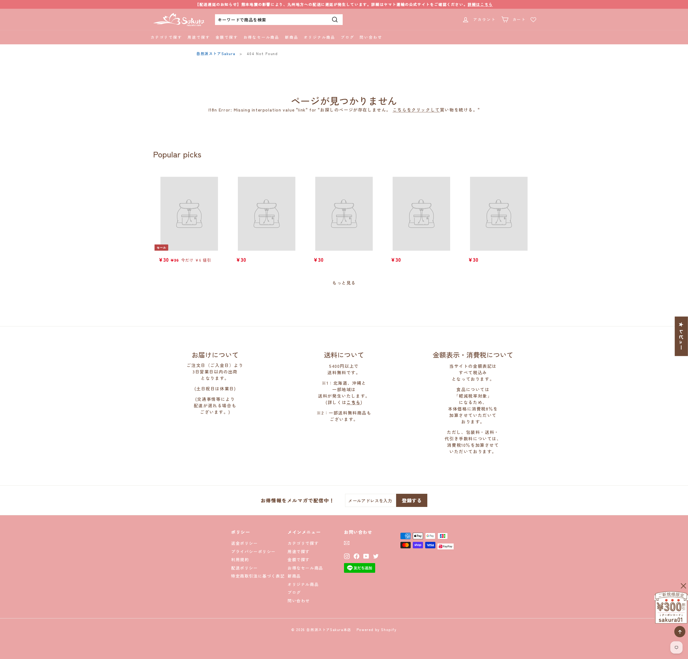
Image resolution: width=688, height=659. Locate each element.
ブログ (347, 37)
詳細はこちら (480, 4)
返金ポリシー (244, 543)
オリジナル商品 (319, 37)
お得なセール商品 (261, 37)
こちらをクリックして (416, 109)
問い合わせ (371, 37)
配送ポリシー (244, 568)
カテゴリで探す (166, 37)
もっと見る (344, 282)
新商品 (291, 37)
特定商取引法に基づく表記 (258, 576)
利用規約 (240, 559)
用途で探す (199, 37)
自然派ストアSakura (215, 53)
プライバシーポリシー (253, 551)
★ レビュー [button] (681, 336)
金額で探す (227, 37)
